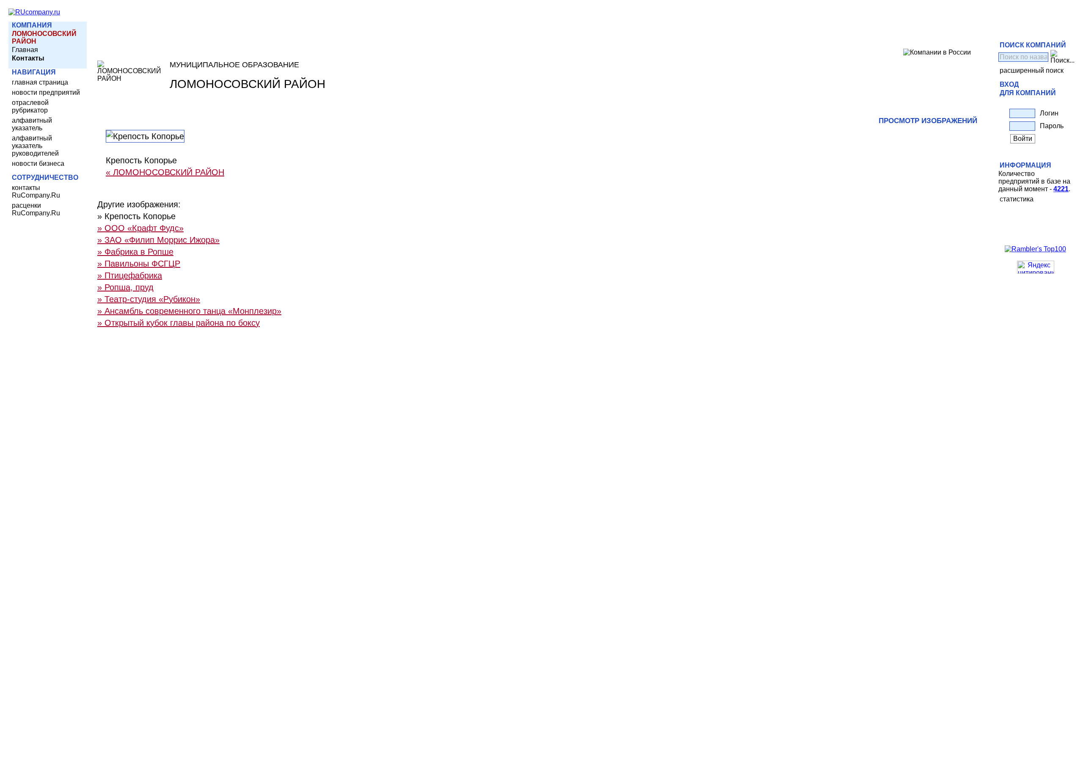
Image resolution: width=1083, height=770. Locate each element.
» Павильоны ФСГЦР (138, 263)
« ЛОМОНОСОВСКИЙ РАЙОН (165, 172)
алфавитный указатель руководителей (35, 146)
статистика (1017, 199)
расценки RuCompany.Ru (36, 209)
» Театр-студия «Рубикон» (148, 299)
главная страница (40, 82)
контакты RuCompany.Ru (36, 191)
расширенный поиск (1032, 70)
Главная (25, 49)
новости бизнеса (38, 163)
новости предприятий (46, 92)
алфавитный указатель (32, 124)
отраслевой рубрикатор (30, 106)
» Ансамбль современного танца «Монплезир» (189, 311)
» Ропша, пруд (125, 287)
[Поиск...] (1062, 57)
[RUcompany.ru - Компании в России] (34, 12)
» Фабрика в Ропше (135, 251)
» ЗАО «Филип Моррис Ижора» (158, 240)
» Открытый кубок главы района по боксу (178, 322)
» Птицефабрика (129, 275)
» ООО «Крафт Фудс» (140, 228)
